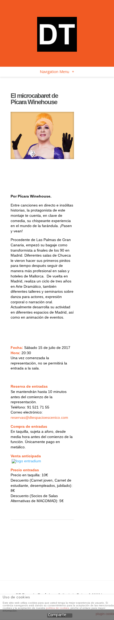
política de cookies (57, 608)
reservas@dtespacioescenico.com (39, 417)
